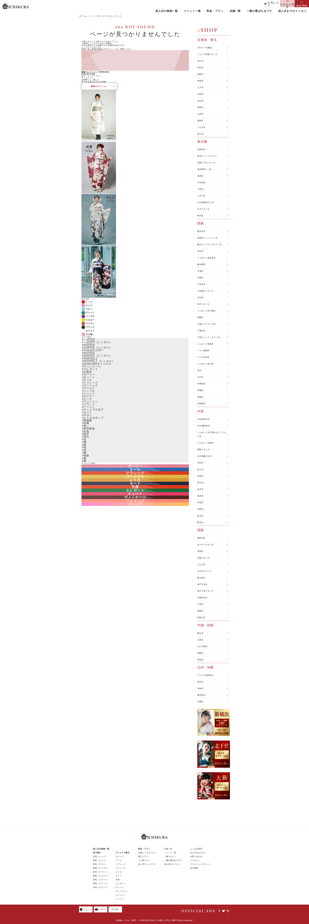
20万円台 (89, 352)
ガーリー (89, 374)
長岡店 (200, 476)
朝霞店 (200, 317)
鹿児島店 (201, 695)
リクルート (195, 860)
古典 (86, 423)
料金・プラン (215, 11)
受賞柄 (88, 420)
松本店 (200, 516)
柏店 (199, 370)
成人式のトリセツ (172, 864)
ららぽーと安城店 (205, 443)
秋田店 (200, 107)
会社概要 (194, 868)
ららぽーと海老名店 (206, 258)
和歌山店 (201, 617)
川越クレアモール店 (206, 324)
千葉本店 (201, 331)
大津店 (200, 604)
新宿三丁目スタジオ (206, 163)
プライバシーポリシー (200, 864)
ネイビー (89, 396)
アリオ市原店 (203, 357)
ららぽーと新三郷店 (206, 311)
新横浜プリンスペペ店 (207, 238)
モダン (88, 415)
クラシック (91, 382)
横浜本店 (201, 231)
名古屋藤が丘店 (204, 456)
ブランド (89, 404)
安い (86, 425)
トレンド (89, 393)
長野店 (200, 509)
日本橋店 (201, 182)
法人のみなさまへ (198, 852)
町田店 (200, 216)
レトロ (135, 480)
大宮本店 (201, 284)
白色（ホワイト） (101, 887)
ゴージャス (91, 385)
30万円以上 (91, 358)
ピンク (89, 305)
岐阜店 (200, 522)
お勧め (88, 371)
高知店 (200, 660)
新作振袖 (89, 428)
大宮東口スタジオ (205, 291)
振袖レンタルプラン (147, 852)
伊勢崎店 (201, 404)
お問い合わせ (196, 856)
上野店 (200, 189)
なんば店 (201, 564)
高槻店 (200, 551)
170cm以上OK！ (94, 350)
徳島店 (200, 653)
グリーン (90, 312)
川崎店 (200, 278)
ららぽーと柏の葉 (205, 364)
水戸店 (200, 377)
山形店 (200, 114)
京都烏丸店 (202, 598)
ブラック (90, 327)
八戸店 (200, 87)
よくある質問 (196, 848)
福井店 (200, 496)
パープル (90, 316)
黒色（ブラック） (101, 883)
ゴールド (89, 388)
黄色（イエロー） (101, 875)
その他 (89, 334)
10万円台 (89, 344)
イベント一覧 (192, 11)
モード (88, 412)
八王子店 (201, 196)
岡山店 (200, 633)
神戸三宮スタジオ (205, 591)
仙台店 (200, 101)
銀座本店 (201, 149)
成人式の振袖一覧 (166, 11)
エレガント (91, 369)
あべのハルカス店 (205, 545)
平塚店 (200, 271)
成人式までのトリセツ (292, 11)
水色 (86, 431)
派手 (86, 433)
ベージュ (89, 406)
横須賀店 (201, 264)
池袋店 (200, 176)
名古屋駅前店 (203, 426)
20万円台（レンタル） (98, 355)
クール (88, 379)
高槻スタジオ (203, 558)
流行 (86, 436)
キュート (89, 377)
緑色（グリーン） (101, 871)
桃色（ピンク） (100, 860)
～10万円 (89, 339)
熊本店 (200, 682)
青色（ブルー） (100, 864)
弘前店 (200, 94)
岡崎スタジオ (203, 449)
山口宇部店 (202, 646)
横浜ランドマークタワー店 (209, 244)
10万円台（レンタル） (98, 347)
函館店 (200, 74)
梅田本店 (201, 538)
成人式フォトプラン (147, 864)
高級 (86, 455)
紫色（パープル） (101, 868)
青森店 (200, 81)
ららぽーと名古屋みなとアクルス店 (211, 434)
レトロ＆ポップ (94, 417)
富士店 (200, 469)
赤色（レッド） (100, 856)
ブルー (89, 309)
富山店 (200, 483)
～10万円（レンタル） (98, 342)
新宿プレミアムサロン (207, 156)
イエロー (90, 320)
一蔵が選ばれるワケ (259, 11)
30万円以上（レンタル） (99, 361)
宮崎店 (200, 688)
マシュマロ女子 (94, 409)
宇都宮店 (201, 384)
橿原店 (200, 611)
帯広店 (200, 68)
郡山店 (200, 134)
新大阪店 (201, 578)
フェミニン (91, 401)
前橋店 (200, 390)
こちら (99, 47)
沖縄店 (200, 702)
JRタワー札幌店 (204, 48)
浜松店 (200, 463)
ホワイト (90, 330)
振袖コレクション (99, 86)
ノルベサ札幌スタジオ (207, 54)
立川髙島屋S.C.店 (205, 202)
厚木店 (200, 251)
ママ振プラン (144, 860)
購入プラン (143, 856)
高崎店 (200, 397)
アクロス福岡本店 (205, 675)
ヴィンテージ (92, 366)
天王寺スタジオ (204, 571)
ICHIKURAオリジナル (98, 363)
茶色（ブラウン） (101, 879)
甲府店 (200, 502)
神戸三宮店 (202, 584)
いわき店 (201, 127)
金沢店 (200, 489)
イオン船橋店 (203, 350)
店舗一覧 (235, 11)
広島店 (200, 640)
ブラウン (90, 323)
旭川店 (200, 61)
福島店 (200, 121)
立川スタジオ (203, 209)
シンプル (89, 390)
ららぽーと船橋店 (205, 344)
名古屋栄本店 (203, 419)
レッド (89, 302)
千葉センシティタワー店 (208, 337)
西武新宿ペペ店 (204, 169)
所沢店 (200, 297)
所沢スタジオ (203, 304)
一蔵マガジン (170, 856)
